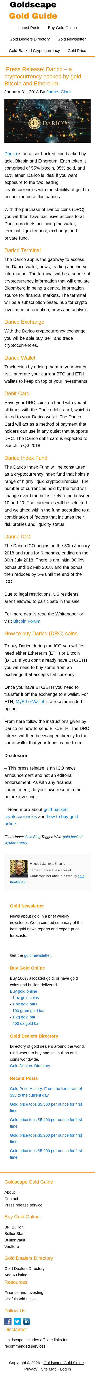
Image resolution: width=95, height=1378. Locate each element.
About (9, 1192)
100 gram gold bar (28, 1011)
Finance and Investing (23, 1292)
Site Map (49, 1369)
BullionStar (14, 1233)
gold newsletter (37, 955)
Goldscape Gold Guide (47, 11)
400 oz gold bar (26, 1023)
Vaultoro (11, 1246)
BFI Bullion (14, 1227)
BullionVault (14, 1240)
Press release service (23, 1205)
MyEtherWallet (30, 701)
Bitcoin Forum (26, 621)
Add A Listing (15, 1275)
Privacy (30, 1369)
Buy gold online (23, 991)
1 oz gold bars (24, 1004)
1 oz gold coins (25, 998)
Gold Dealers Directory (30, 1066)
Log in (65, 1369)
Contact (11, 1199)
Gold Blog (32, 837)
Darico (10, 153)
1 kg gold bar (23, 1017)
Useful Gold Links (20, 1299)
